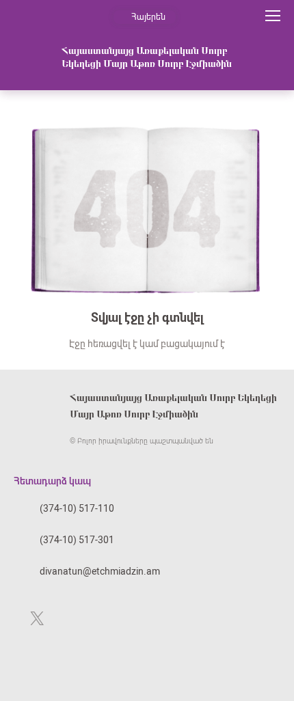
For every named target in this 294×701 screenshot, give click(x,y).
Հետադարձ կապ (52, 481)
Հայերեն (148, 17)
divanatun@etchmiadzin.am (100, 571)
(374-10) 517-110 (77, 508)
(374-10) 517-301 (77, 539)
